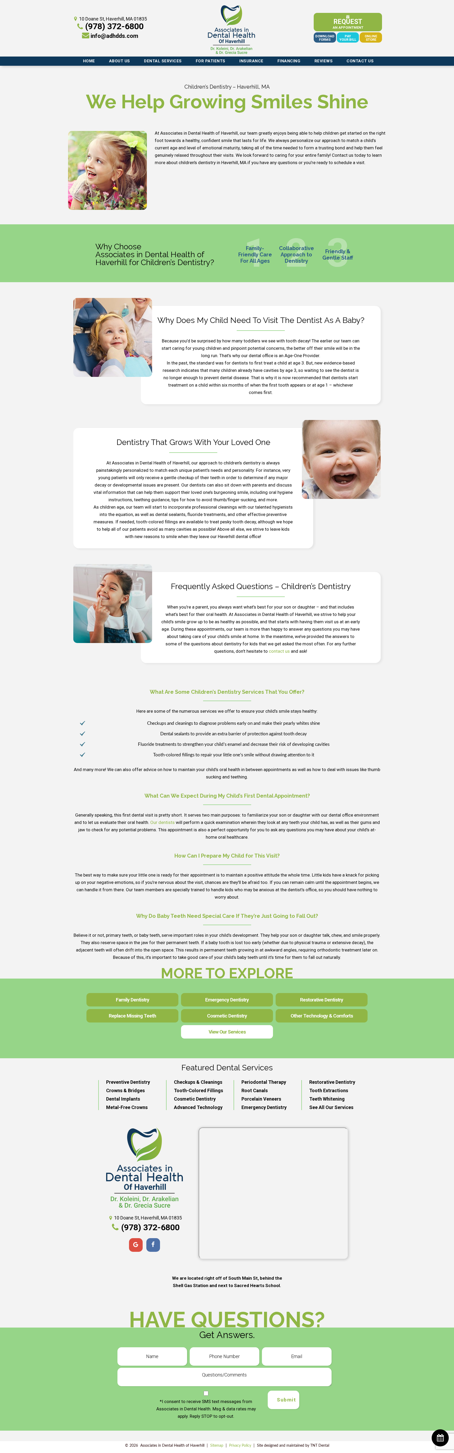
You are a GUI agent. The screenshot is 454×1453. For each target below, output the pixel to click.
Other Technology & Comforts (322, 1016)
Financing (289, 61)
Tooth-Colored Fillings (198, 1090)
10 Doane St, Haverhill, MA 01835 (113, 19)
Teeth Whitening (327, 1099)
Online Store (371, 38)
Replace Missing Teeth (132, 1016)
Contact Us (360, 61)
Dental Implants (123, 1099)
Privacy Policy (240, 1445)
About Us (119, 61)
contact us (279, 651)
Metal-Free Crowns (127, 1107)
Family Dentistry (132, 1000)
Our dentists (162, 822)
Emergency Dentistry (227, 1000)
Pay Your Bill (347, 38)
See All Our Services (331, 1107)
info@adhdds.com (114, 36)
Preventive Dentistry (128, 1082)
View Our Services (227, 1032)
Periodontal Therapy (263, 1082)
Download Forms (324, 38)
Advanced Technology (198, 1107)
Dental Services (163, 61)
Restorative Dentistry (321, 1000)
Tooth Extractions (328, 1090)
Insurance (251, 61)
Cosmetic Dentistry (227, 1016)
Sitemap (216, 1445)
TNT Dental (319, 1445)
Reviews (323, 61)
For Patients (210, 61)
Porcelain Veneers (261, 1099)
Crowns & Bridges (125, 1090)
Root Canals (254, 1090)
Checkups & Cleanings (198, 1082)
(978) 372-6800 (114, 26)
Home (89, 61)
